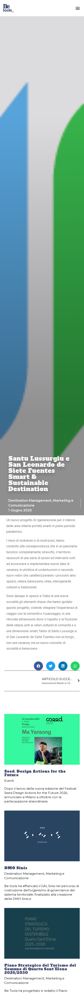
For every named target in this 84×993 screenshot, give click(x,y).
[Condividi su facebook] (38, 666)
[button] (77, 8)
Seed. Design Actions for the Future (35, 773)
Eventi (9, 781)
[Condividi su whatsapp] (75, 666)
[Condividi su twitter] (50, 666)
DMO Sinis (15, 867)
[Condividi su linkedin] (62, 666)
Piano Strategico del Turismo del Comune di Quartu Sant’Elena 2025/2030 (40, 969)
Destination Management (29, 500)
